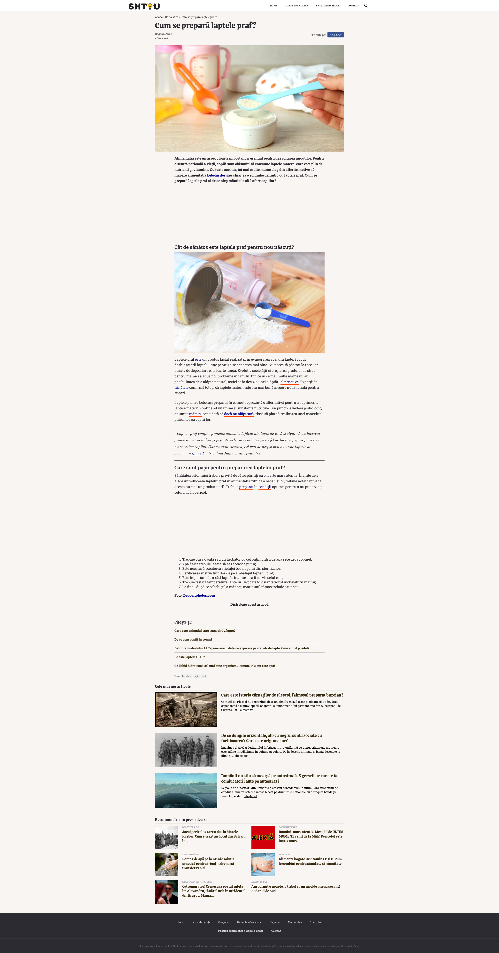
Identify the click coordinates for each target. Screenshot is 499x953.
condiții (264, 486)
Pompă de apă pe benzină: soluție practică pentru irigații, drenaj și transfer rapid (208, 863)
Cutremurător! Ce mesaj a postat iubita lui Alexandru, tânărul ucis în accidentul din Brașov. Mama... (214, 891)
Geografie (223, 922)
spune (197, 453)
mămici (195, 413)
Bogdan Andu (163, 34)
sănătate (181, 387)
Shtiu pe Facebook (328, 5)
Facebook (335, 34)
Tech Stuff (316, 922)
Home (273, 5)
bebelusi (186, 676)
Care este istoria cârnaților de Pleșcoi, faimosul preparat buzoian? (282, 695)
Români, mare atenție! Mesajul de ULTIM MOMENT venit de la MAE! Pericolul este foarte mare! (311, 836)
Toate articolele (296, 5)
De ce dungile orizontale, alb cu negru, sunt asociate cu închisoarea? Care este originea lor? (271, 738)
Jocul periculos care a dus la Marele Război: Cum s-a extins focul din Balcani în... (214, 836)
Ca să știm (171, 17)
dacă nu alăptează (239, 413)
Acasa (159, 17)
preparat (246, 486)
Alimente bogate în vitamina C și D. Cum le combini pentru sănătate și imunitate (310, 861)
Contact (353, 5)
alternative (289, 381)
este (198, 359)
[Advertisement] (249, 214)
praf (204, 676)
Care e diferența (201, 922)
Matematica (295, 922)
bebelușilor (216, 175)
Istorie (180, 922)
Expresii (275, 922)
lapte (196, 676)
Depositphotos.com (199, 595)
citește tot (246, 710)
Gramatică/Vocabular (250, 922)
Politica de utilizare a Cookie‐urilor (240, 931)
